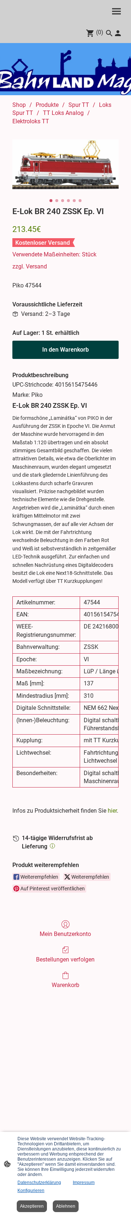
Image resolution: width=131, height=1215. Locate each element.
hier (112, 810)
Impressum (84, 1182)
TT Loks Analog (63, 112)
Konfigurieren (30, 1190)
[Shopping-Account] (118, 33)
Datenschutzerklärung (39, 1182)
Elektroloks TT (30, 121)
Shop (19, 104)
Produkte (47, 104)
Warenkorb (65, 985)
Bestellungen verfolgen (65, 959)
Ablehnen (65, 1206)
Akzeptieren (32, 1206)
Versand (36, 266)
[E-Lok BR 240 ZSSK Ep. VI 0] (65, 164)
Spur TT (78, 104)
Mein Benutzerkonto (65, 933)
